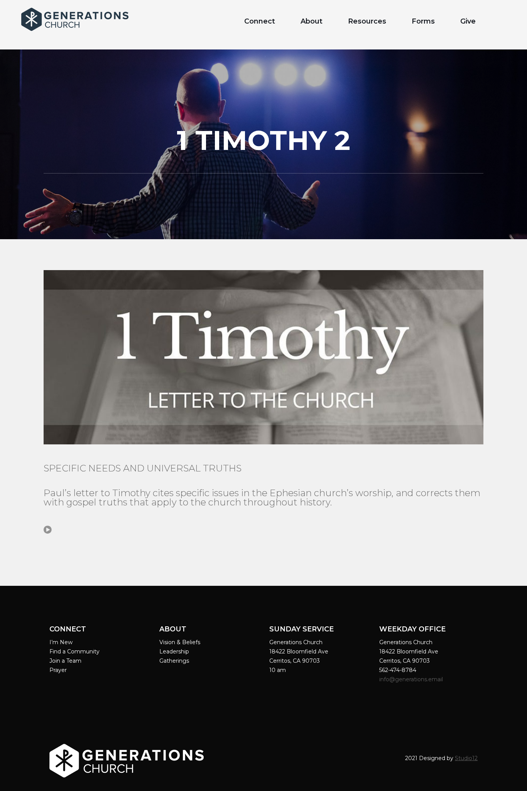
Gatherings (174, 660)
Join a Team (65, 660)
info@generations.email (411, 679)
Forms (423, 21)
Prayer (58, 670)
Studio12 (466, 758)
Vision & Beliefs (179, 642)
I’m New (61, 642)
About (312, 21)
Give (468, 21)
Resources (367, 21)
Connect (259, 21)
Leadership (174, 651)
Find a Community (74, 651)
